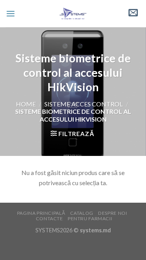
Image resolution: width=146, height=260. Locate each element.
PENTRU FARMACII (90, 218)
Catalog (81, 213)
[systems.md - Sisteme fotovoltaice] (73, 13)
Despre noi (112, 213)
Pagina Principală (41, 213)
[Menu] (10, 13)
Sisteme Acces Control (83, 104)
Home (26, 104)
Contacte (49, 218)
